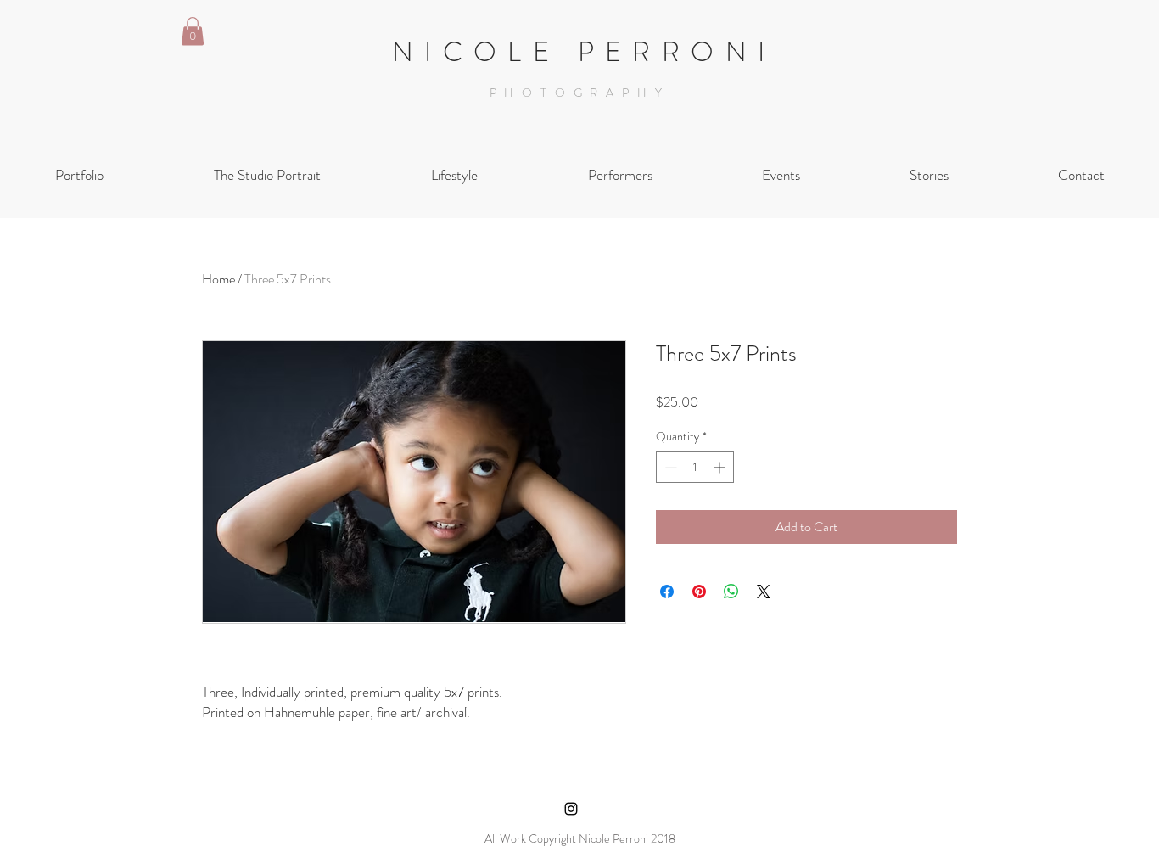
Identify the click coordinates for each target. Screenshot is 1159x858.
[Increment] (720, 467)
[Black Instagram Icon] (571, 808)
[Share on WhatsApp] (731, 591)
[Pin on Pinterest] (699, 591)
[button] (192, 31)
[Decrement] (669, 467)
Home (218, 279)
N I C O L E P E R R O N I (579, 51)
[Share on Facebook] (667, 591)
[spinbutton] (695, 467)
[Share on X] (763, 591)
